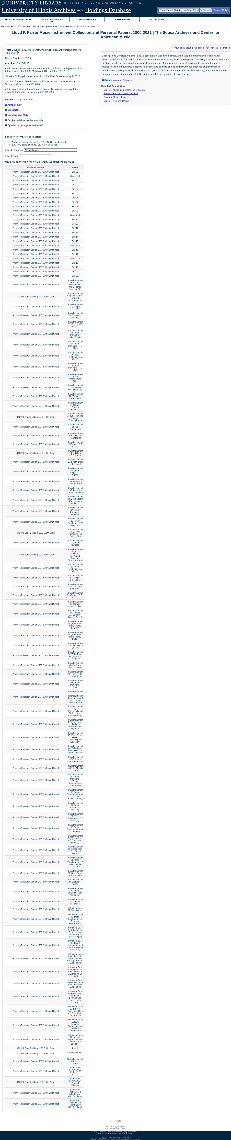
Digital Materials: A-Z (87, 19)
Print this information (219, 48)
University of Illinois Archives (39, 10)
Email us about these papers (190, 48)
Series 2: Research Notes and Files (120, 93)
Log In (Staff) (115, 1121)
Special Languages (18, 125)
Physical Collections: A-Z (52, 19)
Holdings (26, 26)
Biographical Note (17, 115)
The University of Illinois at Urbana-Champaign (122, 1139)
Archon (113, 1137)
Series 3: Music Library (114, 97)
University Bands (67, 26)
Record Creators (156, 19)
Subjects (12, 120)
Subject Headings (122, 19)
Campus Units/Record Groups (17, 19)
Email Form (120, 1128)
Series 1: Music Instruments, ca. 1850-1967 (124, 90)
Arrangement (14, 104)
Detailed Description (113, 86)
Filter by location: (14, 150)
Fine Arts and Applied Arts (45, 26)
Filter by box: (12, 156)
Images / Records (118, 80)
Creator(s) (13, 109)
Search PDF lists (221, 10)
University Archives (10, 26)
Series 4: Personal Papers (116, 101)
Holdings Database (108, 10)
